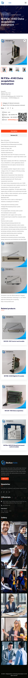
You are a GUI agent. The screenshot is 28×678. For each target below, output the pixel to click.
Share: (2, 108)
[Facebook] (5, 108)
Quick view (23, 321)
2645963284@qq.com (13, 119)
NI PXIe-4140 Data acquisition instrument (15, 105)
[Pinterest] (10, 108)
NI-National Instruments (13, 103)
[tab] (14, 131)
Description (14, 131)
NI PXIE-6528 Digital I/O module (14, 376)
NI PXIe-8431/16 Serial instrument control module (14, 446)
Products (7, 13)
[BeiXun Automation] (6, 2)
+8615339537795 (6, 505)
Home (2, 13)
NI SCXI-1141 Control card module (14, 341)
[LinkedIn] (12, 108)
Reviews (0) (14, 135)
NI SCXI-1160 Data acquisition (14, 410)
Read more (23, 318)
